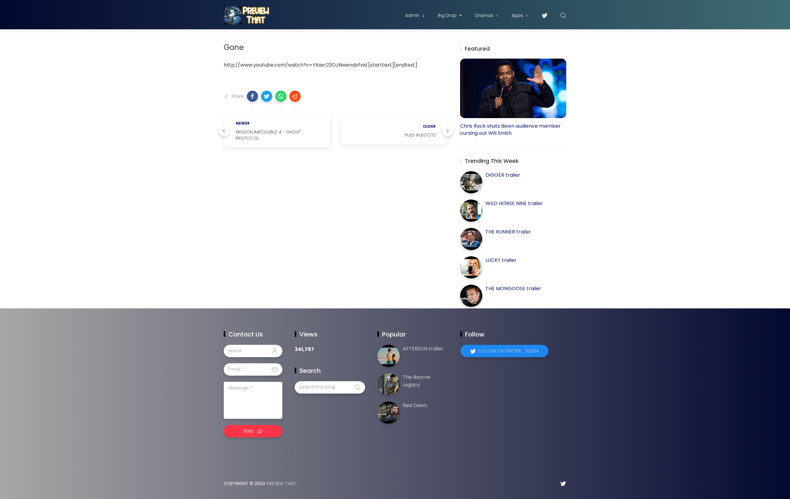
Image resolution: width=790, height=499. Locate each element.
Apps (517, 15)
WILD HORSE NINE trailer (514, 203)
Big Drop (447, 15)
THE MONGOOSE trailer (513, 288)
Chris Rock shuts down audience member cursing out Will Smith (510, 129)
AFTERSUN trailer (423, 348)
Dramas (484, 15)
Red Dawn (415, 405)
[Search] (563, 15)
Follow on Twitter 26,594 (509, 351)
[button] (252, 96)
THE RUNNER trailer (508, 231)
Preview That (281, 483)
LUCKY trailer (501, 260)
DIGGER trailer (502, 175)
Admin (412, 15)
